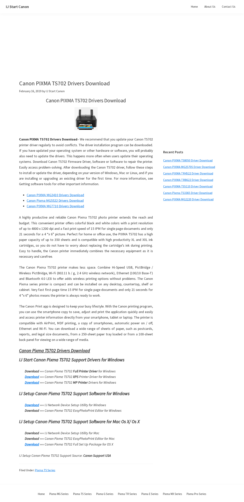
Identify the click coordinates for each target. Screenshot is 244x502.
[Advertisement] (95, 53)
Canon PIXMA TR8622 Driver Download (188, 180)
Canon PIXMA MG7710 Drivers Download (55, 206)
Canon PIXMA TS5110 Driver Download (188, 186)
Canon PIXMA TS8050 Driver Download (188, 160)
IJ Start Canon (17, 6)
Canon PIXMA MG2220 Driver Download (188, 199)
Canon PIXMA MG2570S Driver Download (189, 167)
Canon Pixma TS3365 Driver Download (187, 193)
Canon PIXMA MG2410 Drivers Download (55, 195)
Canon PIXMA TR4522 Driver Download (188, 173)
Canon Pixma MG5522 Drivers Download (55, 200)
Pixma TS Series (45, 470)
